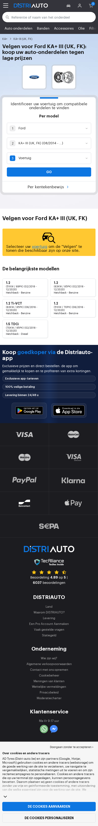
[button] (69, 5)
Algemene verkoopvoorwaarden (49, 664)
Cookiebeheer (49, 675)
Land (49, 606)
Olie (81, 28)
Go (49, 172)
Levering (49, 618)
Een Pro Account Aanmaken (49, 624)
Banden (43, 28)
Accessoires (64, 28)
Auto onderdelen (18, 28)
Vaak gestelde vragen (49, 629)
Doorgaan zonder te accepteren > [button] (71, 747)
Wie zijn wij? (49, 658)
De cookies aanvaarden (49, 806)
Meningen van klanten (49, 681)
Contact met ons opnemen (49, 669)
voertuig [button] (39, 246)
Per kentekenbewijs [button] (46, 186)
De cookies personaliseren (49, 818)
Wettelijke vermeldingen (49, 686)
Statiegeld (49, 635)
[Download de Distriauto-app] (29, 411)
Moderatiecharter (49, 698)
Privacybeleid (49, 692)
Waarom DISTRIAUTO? (49, 612)
